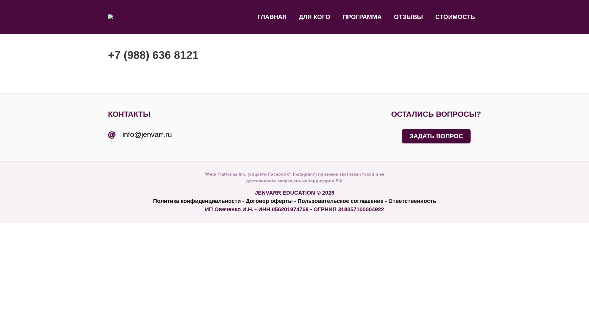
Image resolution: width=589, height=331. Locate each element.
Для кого (314, 16)
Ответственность (412, 201)
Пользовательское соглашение (340, 201)
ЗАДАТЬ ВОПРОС (436, 136)
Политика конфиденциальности (197, 201)
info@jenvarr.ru (147, 134)
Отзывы (408, 16)
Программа (362, 16)
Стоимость (455, 16)
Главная (272, 16)
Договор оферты (269, 201)
